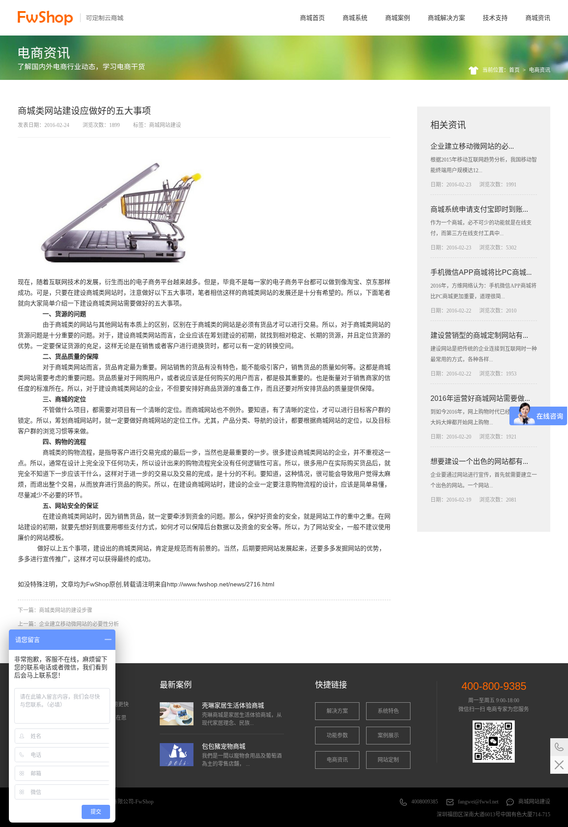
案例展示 (388, 735)
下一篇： (55, 610)
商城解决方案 (446, 17)
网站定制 (388, 760)
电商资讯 (539, 70)
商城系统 (355, 17)
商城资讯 (537, 17)
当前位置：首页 (501, 70)
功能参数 (337, 735)
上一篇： (68, 624)
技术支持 (495, 17)
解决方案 (337, 711)
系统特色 (388, 711)
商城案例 (397, 17)
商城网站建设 (534, 802)
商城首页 (312, 17)
